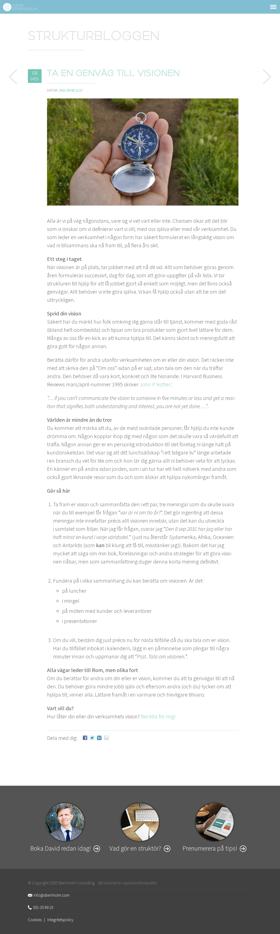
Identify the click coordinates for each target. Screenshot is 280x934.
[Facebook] (85, 737)
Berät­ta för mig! (158, 716)
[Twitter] (92, 737)
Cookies (35, 919)
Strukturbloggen (94, 37)
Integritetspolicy (60, 919)
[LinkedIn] (99, 737)
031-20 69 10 (43, 907)
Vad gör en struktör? (135, 848)
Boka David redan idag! (60, 848)
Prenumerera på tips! (210, 848)
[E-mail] (106, 737)
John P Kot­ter (155, 384)
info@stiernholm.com (51, 895)
